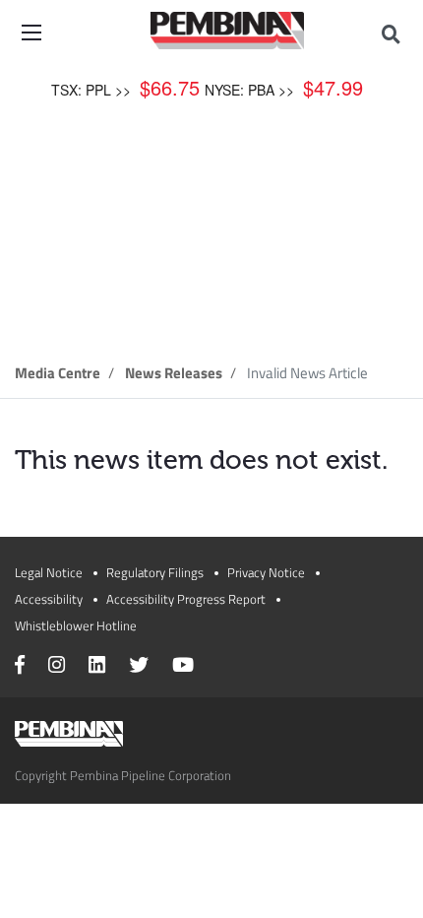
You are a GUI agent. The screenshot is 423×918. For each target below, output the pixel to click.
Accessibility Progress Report (186, 599)
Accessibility (49, 599)
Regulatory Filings (155, 572)
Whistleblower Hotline (76, 625)
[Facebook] (20, 667)
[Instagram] (56, 667)
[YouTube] (183, 667)
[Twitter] (139, 667)
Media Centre (57, 372)
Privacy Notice (266, 572)
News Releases (173, 372)
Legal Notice (49, 572)
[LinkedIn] (97, 667)
